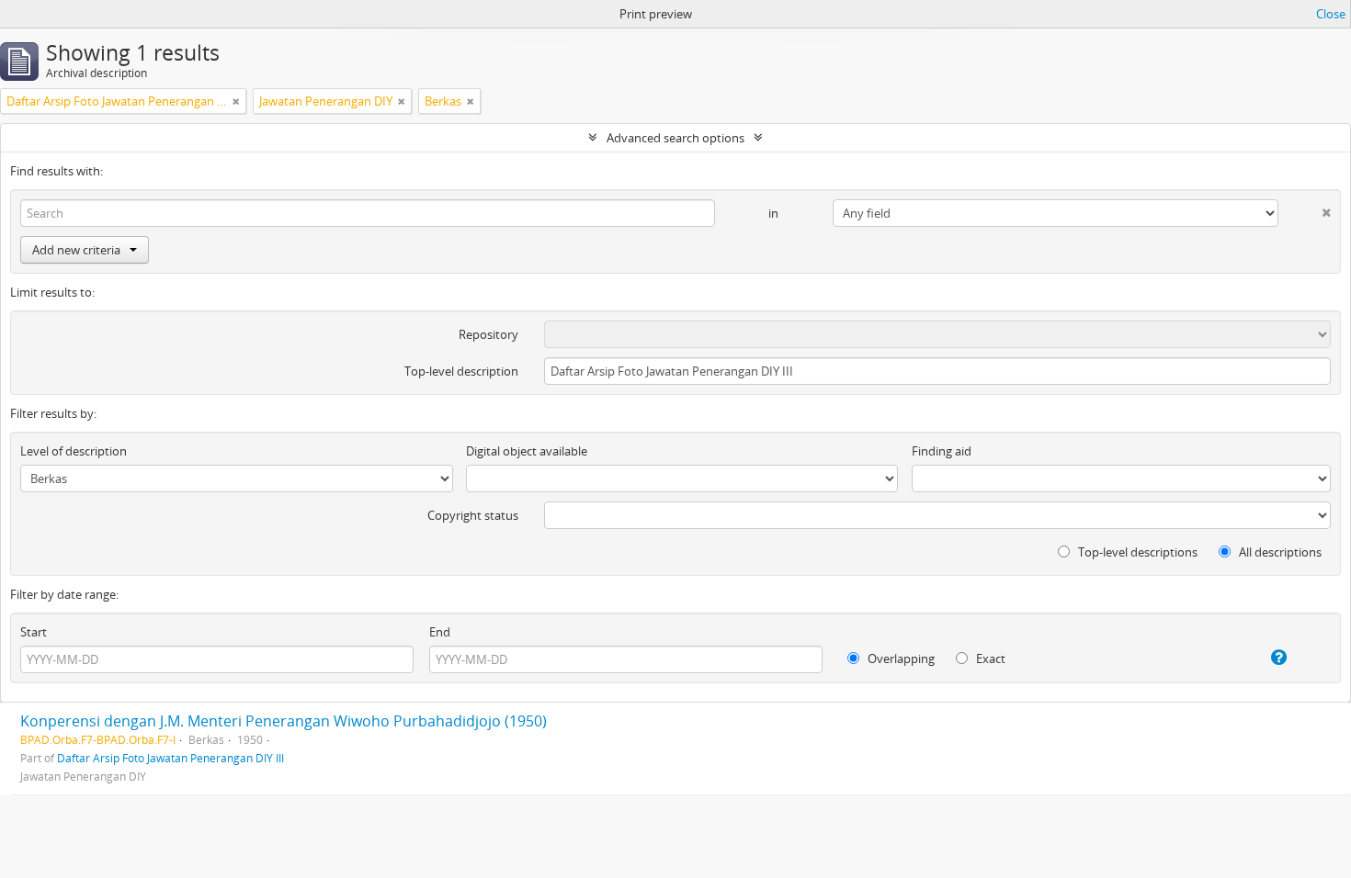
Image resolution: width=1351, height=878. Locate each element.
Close (1330, 14)
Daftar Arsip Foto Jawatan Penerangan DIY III (170, 757)
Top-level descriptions (1136, 552)
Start (33, 632)
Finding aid (941, 451)
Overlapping (900, 658)
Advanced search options (675, 137)
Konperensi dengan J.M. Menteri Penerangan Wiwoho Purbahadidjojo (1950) (283, 721)
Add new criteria (76, 250)
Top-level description (461, 371)
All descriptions (1279, 552)
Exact (989, 658)
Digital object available (526, 451)
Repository (488, 334)
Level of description (73, 451)
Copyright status (472, 515)
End (439, 632)
